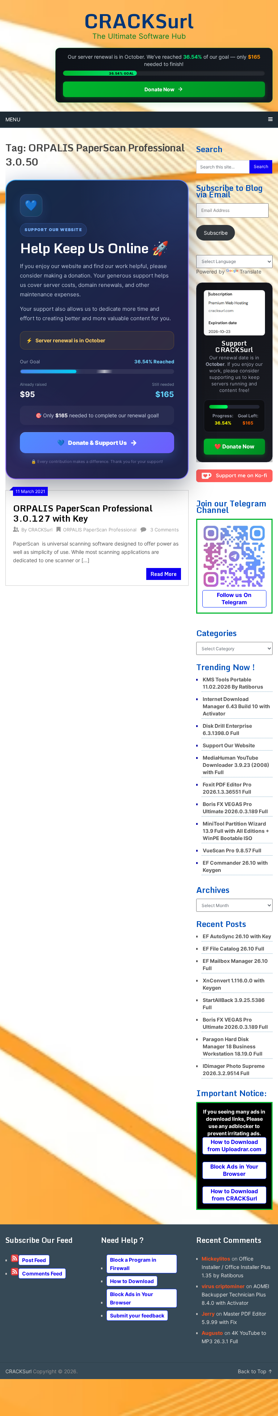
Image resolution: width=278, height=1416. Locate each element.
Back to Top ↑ (255, 1371)
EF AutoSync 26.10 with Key (237, 936)
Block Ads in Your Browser (234, 1170)
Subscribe (216, 233)
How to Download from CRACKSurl (234, 1195)
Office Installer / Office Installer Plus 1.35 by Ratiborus (236, 1267)
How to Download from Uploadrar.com (234, 1146)
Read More (164, 574)
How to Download (132, 1281)
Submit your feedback (137, 1315)
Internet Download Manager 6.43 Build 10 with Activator (236, 706)
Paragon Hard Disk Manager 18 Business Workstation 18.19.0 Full (232, 1046)
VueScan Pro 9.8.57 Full (232, 850)
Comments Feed (42, 1273)
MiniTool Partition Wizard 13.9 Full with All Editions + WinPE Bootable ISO (236, 830)
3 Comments (164, 529)
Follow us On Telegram (234, 599)
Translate (250, 271)
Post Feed (34, 1260)
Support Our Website (229, 745)
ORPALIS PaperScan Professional (99, 529)
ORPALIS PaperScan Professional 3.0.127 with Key (82, 513)
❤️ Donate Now (234, 446)
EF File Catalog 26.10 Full (233, 948)
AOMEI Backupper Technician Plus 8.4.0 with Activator (235, 1294)
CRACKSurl (139, 21)
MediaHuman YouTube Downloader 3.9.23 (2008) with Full (236, 765)
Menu (12, 119)
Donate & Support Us (97, 442)
